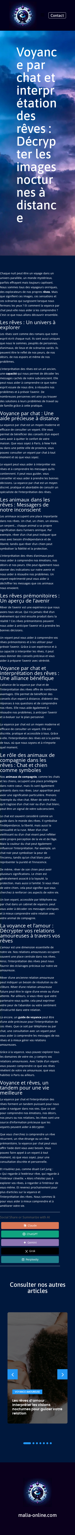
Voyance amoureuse (27, 1391)
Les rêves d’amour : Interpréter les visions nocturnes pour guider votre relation (37, 1407)
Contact (57, 15)
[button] (62, 1374)
